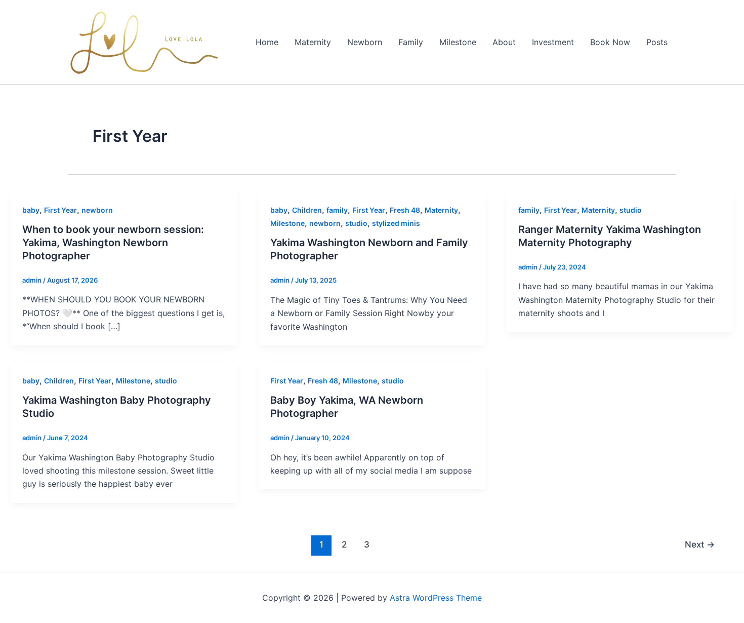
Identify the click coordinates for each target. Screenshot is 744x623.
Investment (553, 42)
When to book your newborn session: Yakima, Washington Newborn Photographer (113, 242)
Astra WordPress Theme (436, 598)
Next (700, 544)
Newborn (364, 42)
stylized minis (396, 223)
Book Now (610, 42)
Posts (657, 42)
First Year (60, 210)
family (337, 210)
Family (410, 42)
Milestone (457, 42)
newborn (97, 210)
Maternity (313, 42)
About (504, 42)
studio (356, 223)
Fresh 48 (405, 210)
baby (30, 210)
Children (307, 210)
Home (267, 42)
